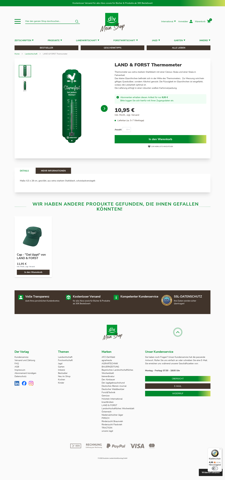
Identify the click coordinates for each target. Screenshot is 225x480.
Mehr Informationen (53, 170)
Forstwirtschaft (124, 40)
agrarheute (107, 360)
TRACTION (107, 427)
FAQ (17, 363)
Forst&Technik (109, 392)
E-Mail (178, 386)
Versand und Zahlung (25, 360)
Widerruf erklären (211, 472)
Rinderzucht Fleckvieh (112, 424)
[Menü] (220, 450)
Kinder (61, 382)
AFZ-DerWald (108, 357)
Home (17, 54)
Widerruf (177, 393)
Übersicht (178, 378)
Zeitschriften (23, 40)
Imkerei (203, 40)
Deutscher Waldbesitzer (113, 389)
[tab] (24, 171)
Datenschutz (20, 376)
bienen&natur (108, 376)
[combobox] (52, 21)
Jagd (155, 40)
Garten (178, 40)
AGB (17, 366)
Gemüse (106, 395)
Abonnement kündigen (25, 373)
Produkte (54, 40)
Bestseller (46, 47)
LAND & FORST (110, 405)
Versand (135, 114)
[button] (18, 21)
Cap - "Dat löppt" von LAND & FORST (31, 256)
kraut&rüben (108, 402)
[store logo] (112, 21)
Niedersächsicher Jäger (113, 414)
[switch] (215, 468)
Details (24, 170)
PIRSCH (105, 418)
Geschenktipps (112, 47)
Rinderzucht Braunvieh (113, 421)
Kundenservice (21, 357)
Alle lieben (178, 47)
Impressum (20, 369)
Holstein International (112, 398)
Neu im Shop (64, 376)
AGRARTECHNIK (110, 363)
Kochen (61, 379)
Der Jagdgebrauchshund (113, 382)
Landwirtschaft (86, 40)
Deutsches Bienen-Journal (114, 386)
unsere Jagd (107, 431)
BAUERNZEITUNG (110, 366)
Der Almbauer (108, 379)
